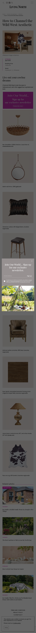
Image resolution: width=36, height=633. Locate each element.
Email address (8, 276)
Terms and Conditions (15, 281)
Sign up (29, 276)
